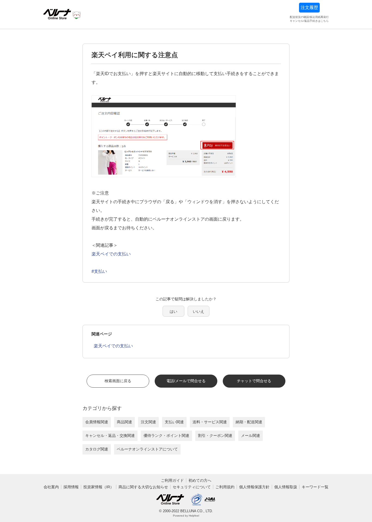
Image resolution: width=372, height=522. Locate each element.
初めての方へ (199, 480)
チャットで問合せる (254, 381)
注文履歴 (309, 7)
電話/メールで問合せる (186, 381)
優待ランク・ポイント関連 (166, 435)
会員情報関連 (96, 422)
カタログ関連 (96, 449)
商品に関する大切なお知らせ (143, 487)
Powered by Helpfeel (186, 515)
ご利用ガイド (172, 480)
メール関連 (250, 435)
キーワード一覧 (315, 487)
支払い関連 (174, 422)
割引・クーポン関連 (215, 435)
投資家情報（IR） (98, 487)
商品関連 (124, 422)
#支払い (99, 271)
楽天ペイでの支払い (111, 254)
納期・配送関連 (249, 422)
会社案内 (51, 487)
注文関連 (148, 422)
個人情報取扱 (285, 487)
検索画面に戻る (118, 381)
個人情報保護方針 (254, 487)
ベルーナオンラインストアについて (147, 449)
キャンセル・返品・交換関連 (110, 435)
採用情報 (71, 487)
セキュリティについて (192, 487)
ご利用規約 (224, 487)
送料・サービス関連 (210, 422)
